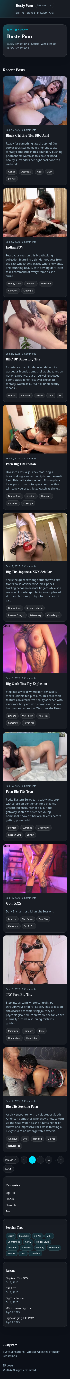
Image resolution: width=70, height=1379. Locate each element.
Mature (11, 1253)
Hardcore (54, 1247)
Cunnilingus (14, 1241)
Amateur (12, 1247)
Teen (23, 1253)
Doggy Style (42, 1241)
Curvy (28, 1241)
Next (8, 1169)
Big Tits (20, 12)
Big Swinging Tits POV (20, 1318)
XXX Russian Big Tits (18, 1308)
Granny (40, 1247)
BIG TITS (11, 1288)
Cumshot (35, 1253)
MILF (49, 1235)
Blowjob (42, 12)
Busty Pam (24, 5)
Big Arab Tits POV (17, 1278)
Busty (11, 1235)
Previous (10, 1160)
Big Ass (37, 1235)
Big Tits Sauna (15, 1298)
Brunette (26, 1247)
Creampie (24, 1235)
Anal (51, 12)
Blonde (31, 12)
